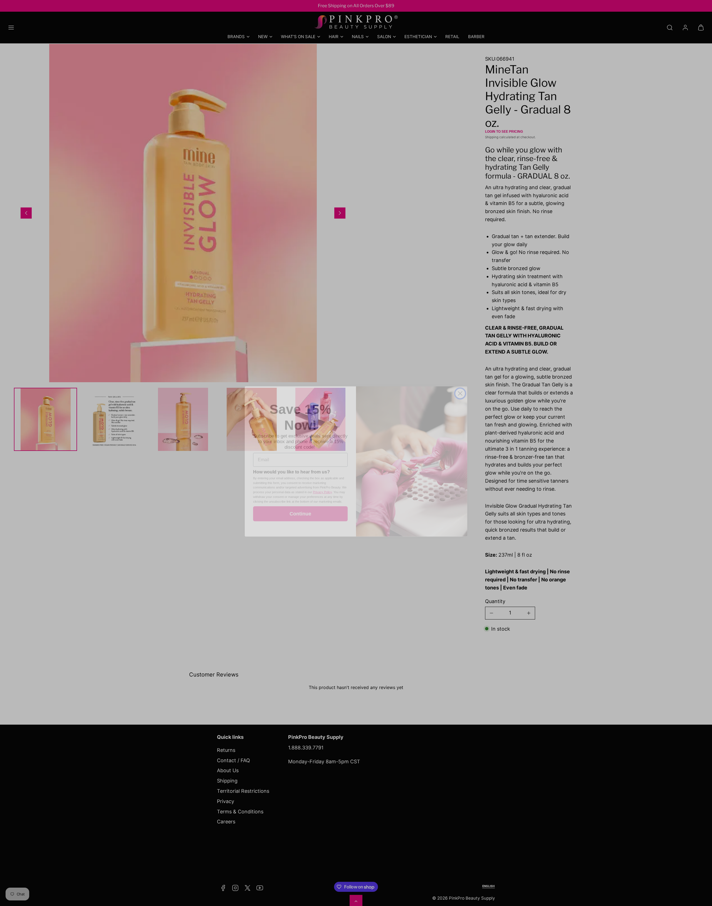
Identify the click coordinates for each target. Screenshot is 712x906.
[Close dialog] (460, 385)
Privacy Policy (322, 483)
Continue (300, 505)
